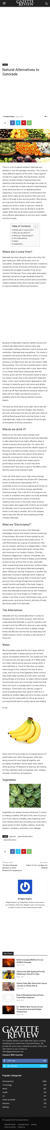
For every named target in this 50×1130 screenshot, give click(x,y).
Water (15, 241)
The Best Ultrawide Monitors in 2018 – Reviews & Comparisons (12, 868)
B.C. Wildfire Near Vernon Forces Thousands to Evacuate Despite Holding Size (30, 1009)
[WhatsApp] (29, 122)
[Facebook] (12, 122)
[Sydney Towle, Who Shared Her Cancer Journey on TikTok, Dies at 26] (8, 986)
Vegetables (18, 244)
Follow (43, 1066)
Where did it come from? (23, 230)
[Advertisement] (25, 33)
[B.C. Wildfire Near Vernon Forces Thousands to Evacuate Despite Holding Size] (8, 1010)
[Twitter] (18, 122)
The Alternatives (20, 238)
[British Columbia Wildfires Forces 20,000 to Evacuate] (8, 963)
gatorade (12, 836)
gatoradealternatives (25, 836)
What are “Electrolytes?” (23, 235)
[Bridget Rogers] (25, 887)
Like (44, 1061)
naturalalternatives (9, 840)
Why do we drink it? (21, 233)
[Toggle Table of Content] (34, 226)
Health (5, 64)
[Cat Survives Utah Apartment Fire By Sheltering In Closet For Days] (8, 974)
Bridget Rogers (9, 116)
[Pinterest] (23, 122)
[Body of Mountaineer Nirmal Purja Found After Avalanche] (8, 998)
